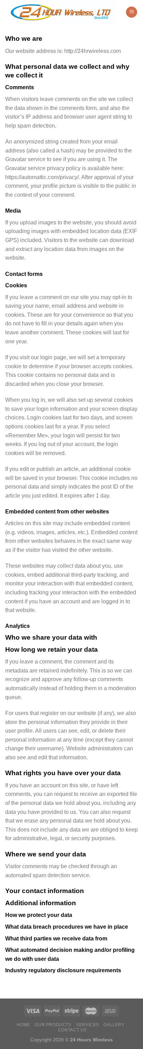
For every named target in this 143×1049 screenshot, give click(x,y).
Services (87, 1024)
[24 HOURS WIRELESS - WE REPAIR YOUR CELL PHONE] (62, 12)
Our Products (53, 1024)
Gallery (113, 1024)
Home (23, 1024)
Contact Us (72, 1030)
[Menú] (131, 12)
